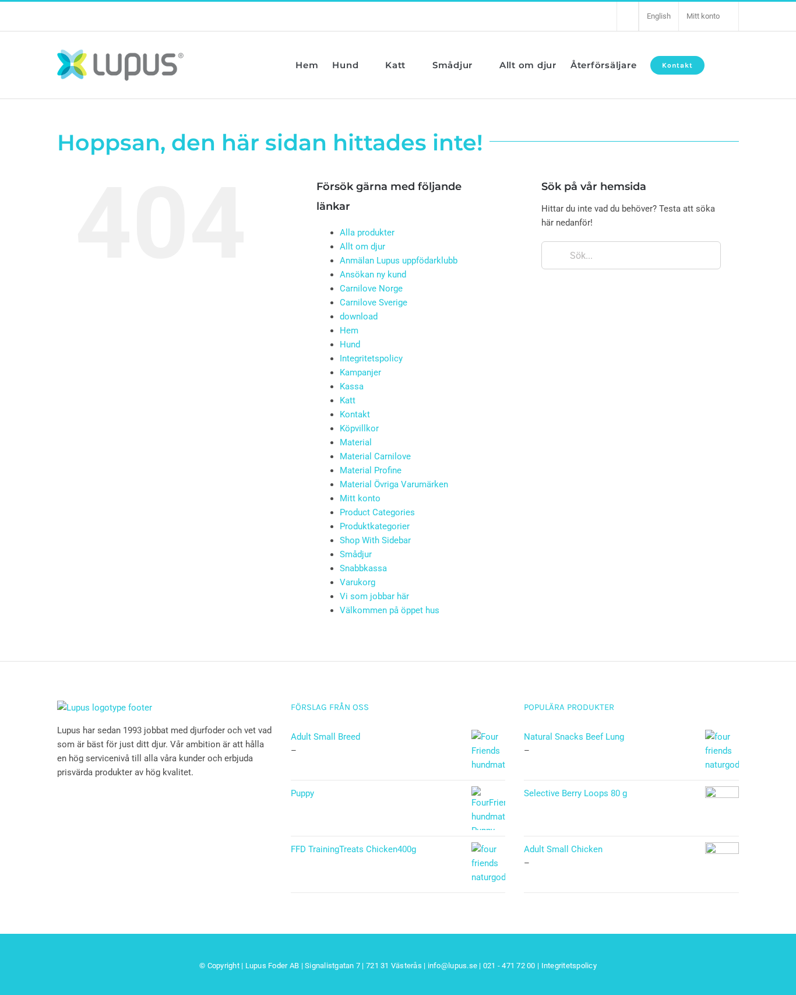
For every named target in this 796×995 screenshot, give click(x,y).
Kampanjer (360, 372)
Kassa (352, 386)
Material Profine (370, 470)
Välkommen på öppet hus (389, 610)
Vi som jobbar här (374, 596)
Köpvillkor (359, 428)
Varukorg (357, 582)
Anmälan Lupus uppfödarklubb (398, 260)
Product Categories (377, 512)
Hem (349, 330)
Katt (347, 400)
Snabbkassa (363, 568)
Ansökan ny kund (373, 274)
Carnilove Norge (371, 288)
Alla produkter (367, 232)
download (359, 316)
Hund (350, 344)
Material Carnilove (375, 456)
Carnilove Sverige (373, 302)
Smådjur (356, 554)
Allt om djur (362, 246)
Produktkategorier (375, 526)
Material (356, 442)
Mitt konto (360, 498)
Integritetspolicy (371, 358)
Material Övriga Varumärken (394, 484)
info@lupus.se (452, 965)
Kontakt (355, 414)
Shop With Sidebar (375, 540)
